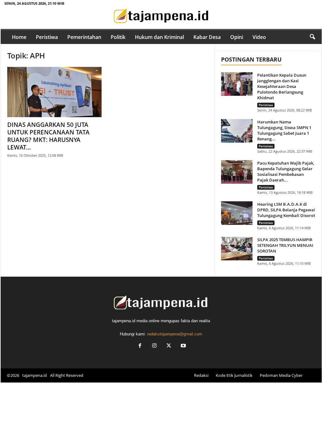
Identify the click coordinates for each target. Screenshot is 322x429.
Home (19, 37)
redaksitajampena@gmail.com (174, 334)
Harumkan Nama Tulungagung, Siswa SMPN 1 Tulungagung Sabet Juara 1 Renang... (284, 130)
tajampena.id (34, 375)
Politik (118, 37)
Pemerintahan (84, 37)
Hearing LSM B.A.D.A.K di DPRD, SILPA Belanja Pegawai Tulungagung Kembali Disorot (286, 209)
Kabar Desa (207, 37)
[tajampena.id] (161, 16)
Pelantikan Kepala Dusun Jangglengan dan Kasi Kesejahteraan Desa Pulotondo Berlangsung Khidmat (281, 86)
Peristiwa (47, 37)
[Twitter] (169, 346)
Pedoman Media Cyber (281, 375)
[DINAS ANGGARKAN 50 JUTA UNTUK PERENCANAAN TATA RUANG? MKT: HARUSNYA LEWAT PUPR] (54, 92)
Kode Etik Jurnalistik (234, 375)
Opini (236, 37)
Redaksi (201, 375)
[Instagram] (154, 346)
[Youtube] (182, 346)
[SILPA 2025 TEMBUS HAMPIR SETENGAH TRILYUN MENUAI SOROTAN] (237, 248)
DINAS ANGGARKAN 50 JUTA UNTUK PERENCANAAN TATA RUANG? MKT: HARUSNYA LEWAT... (48, 136)
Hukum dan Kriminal (159, 37)
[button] (312, 37)
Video (259, 37)
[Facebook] (140, 346)
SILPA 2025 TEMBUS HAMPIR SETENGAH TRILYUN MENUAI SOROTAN (285, 245)
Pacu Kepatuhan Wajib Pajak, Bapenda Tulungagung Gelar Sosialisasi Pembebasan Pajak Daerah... (285, 171)
